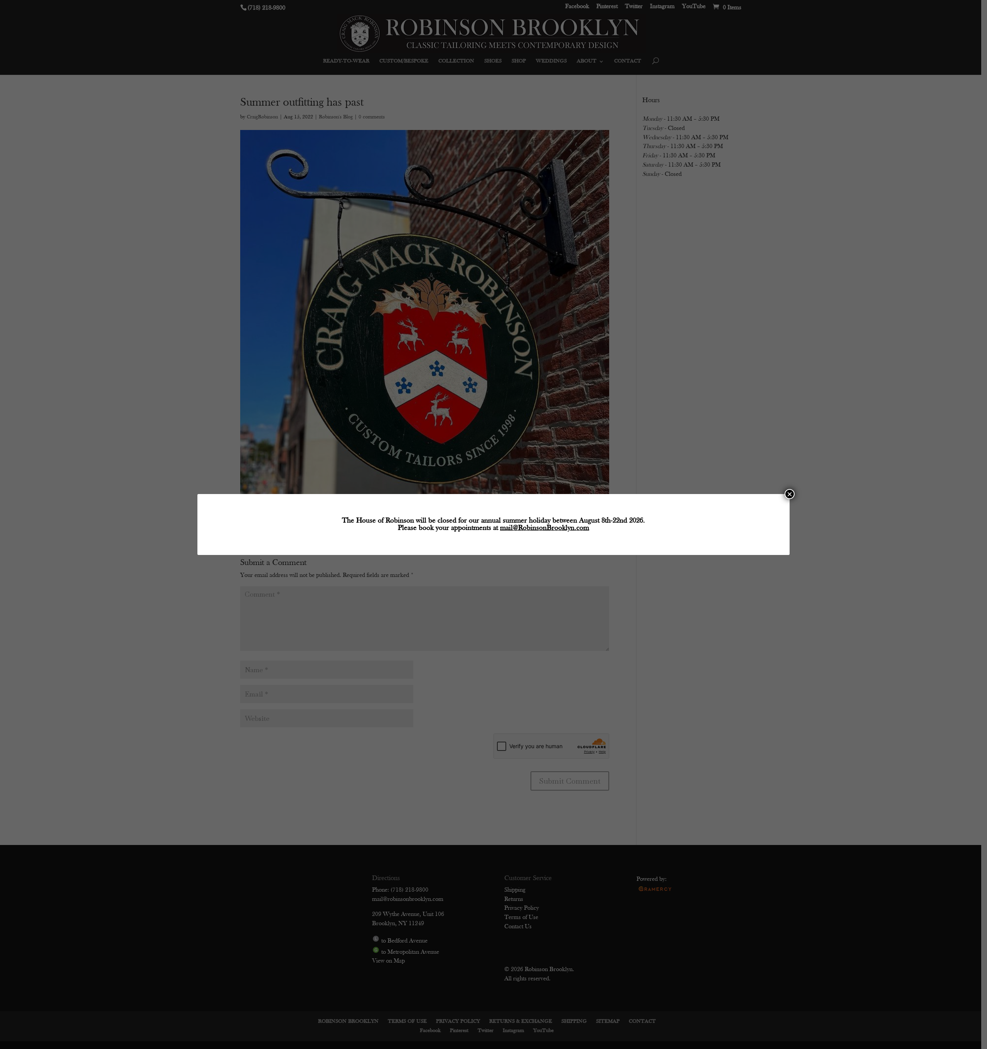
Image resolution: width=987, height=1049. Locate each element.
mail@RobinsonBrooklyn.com (544, 528)
